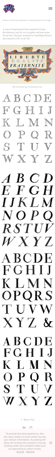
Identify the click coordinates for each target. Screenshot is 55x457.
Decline (30, 451)
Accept (20, 451)
